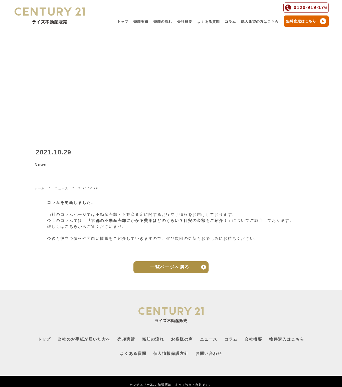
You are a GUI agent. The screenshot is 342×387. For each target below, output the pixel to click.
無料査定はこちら (301, 21)
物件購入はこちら (286, 339)
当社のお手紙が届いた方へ (84, 339)
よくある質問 (208, 21)
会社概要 (184, 21)
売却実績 (140, 21)
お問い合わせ (209, 353)
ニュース (209, 339)
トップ (122, 21)
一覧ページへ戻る (170, 267)
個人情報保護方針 (171, 353)
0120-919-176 (310, 7)
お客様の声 (182, 339)
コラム (230, 21)
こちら (71, 226)
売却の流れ (162, 21)
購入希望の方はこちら (260, 21)
